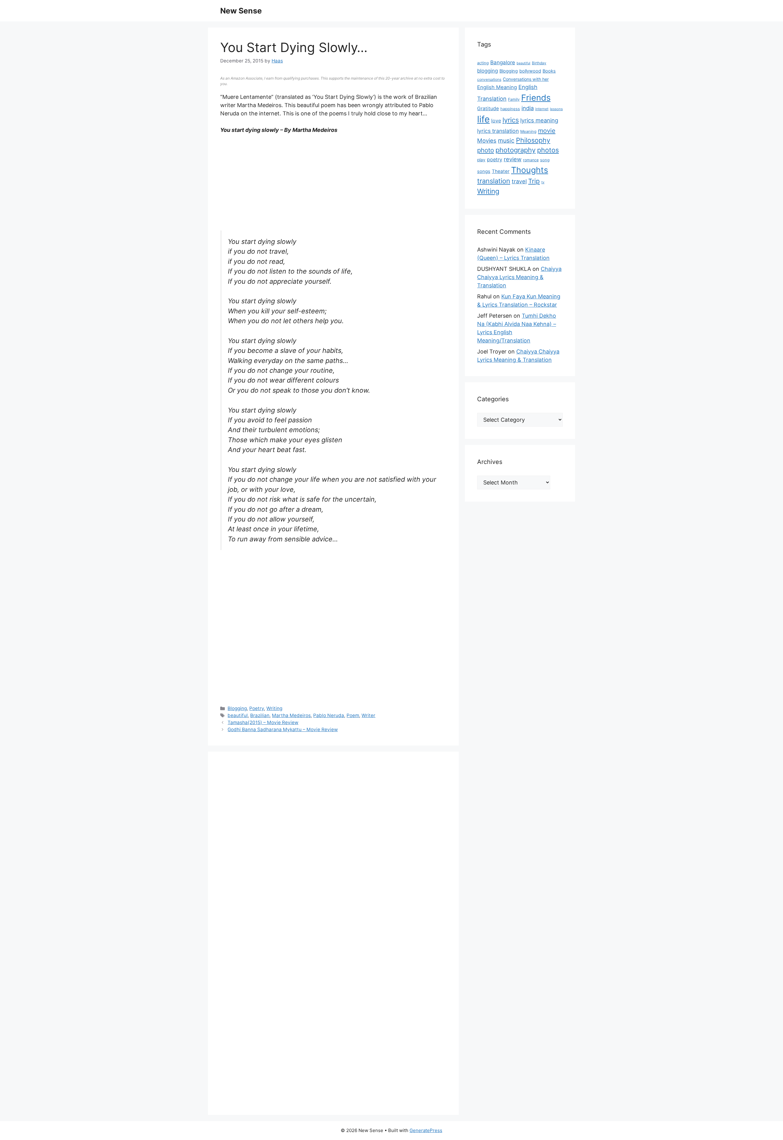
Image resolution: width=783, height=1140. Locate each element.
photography (515, 150)
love (496, 121)
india (527, 108)
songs (483, 171)
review (512, 159)
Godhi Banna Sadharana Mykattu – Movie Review (283, 729)
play (481, 159)
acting (483, 63)
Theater (501, 171)
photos (548, 150)
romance (531, 160)
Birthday (539, 63)
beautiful (238, 715)
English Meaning (497, 87)
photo (485, 150)
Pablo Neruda (328, 715)
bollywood (530, 71)
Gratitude (488, 108)
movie (546, 130)
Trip (534, 181)
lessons (556, 109)
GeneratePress (426, 1130)
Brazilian (259, 715)
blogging (487, 71)
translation (493, 181)
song (545, 160)
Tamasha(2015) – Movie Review (263, 722)
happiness (510, 109)
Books (549, 71)
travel (519, 181)
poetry (494, 159)
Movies (486, 140)
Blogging (237, 708)
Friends (536, 97)
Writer (368, 715)
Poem (353, 715)
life (483, 119)
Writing (274, 708)
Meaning (528, 131)
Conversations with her (526, 79)
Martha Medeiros (291, 715)
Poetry (256, 708)
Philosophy (533, 140)
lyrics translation (498, 131)
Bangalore (502, 62)
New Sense (241, 10)
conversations (489, 79)
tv (542, 182)
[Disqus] (333, 848)
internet (541, 109)
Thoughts (529, 170)
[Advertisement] (333, 185)
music (506, 140)
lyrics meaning (539, 120)
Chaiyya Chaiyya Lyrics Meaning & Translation (519, 277)
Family (514, 99)
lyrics (511, 120)
